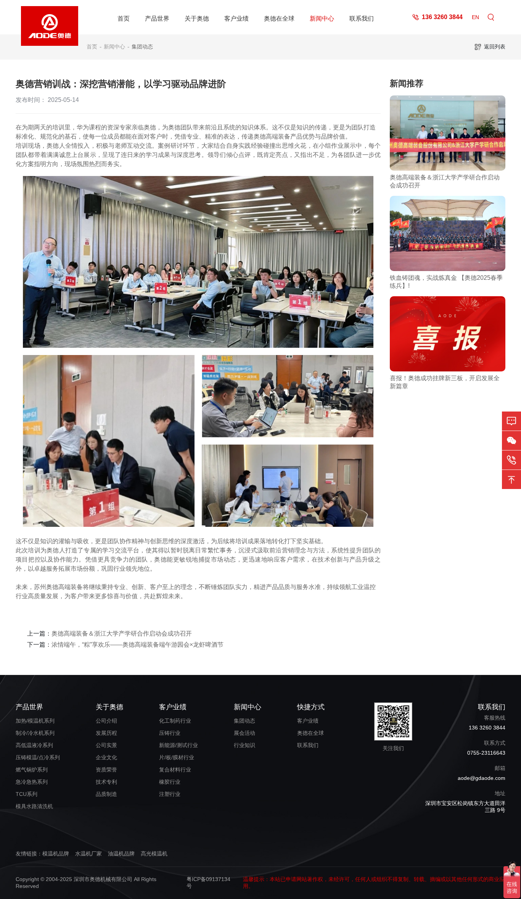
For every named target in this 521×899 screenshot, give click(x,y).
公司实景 (106, 745)
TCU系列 (26, 794)
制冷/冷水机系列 (35, 733)
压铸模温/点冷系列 (38, 757)
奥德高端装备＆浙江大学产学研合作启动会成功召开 (121, 633)
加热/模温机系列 (35, 721)
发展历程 (106, 733)
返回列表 (494, 47)
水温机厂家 (88, 854)
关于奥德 (197, 18)
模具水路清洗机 (34, 806)
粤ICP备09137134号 (208, 882)
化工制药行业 (175, 721)
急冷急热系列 (32, 782)
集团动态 (142, 47)
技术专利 (106, 782)
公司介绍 (106, 721)
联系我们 (361, 18)
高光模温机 (154, 854)
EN (475, 17)
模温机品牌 (55, 854)
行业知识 (244, 745)
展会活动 (244, 733)
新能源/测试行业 (178, 745)
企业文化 (106, 757)
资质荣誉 (106, 770)
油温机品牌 (121, 854)
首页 (123, 18)
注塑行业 (169, 794)
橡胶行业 (169, 782)
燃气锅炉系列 (32, 770)
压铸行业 (169, 733)
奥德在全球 (279, 18)
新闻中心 (322, 18)
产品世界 (157, 18)
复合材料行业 (175, 770)
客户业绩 (236, 18)
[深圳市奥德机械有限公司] (49, 17)
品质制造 (106, 794)
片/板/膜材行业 (176, 757)
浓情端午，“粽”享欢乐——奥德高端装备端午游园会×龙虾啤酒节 (137, 644)
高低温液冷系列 (34, 745)
